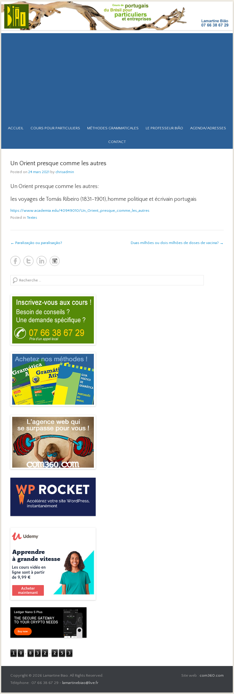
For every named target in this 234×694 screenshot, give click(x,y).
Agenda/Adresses (208, 128)
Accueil (15, 128)
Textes (32, 218)
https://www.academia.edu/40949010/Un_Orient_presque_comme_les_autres (79, 210)
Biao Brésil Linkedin (42, 261)
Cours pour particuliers (55, 128)
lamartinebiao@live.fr (80, 683)
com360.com (212, 675)
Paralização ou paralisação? (36, 243)
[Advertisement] (117, 75)
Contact (117, 142)
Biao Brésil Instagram (55, 261)
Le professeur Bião (164, 128)
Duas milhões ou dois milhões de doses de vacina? (177, 243)
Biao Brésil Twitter (28, 261)
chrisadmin (64, 172)
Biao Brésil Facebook (15, 261)
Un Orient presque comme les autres (58, 163)
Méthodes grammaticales (113, 128)
